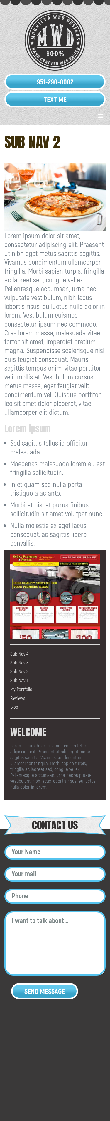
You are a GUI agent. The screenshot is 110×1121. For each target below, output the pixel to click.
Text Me (55, 99)
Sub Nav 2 (19, 671)
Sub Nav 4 (19, 654)
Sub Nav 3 (19, 662)
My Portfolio (21, 689)
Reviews (17, 698)
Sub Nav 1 (19, 680)
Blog (14, 706)
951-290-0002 (55, 81)
